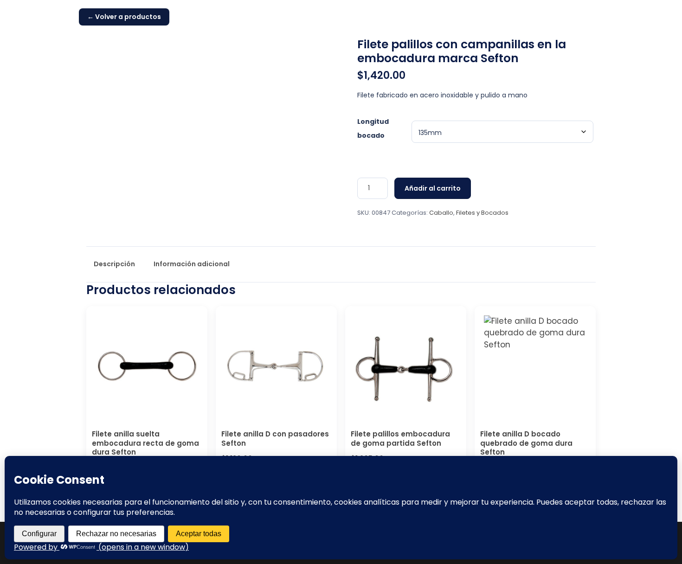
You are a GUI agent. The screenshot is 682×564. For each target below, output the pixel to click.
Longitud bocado (373, 128)
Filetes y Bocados (482, 212)
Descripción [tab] (114, 264)
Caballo (441, 212)
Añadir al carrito (433, 188)
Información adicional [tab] (192, 264)
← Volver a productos (124, 16)
